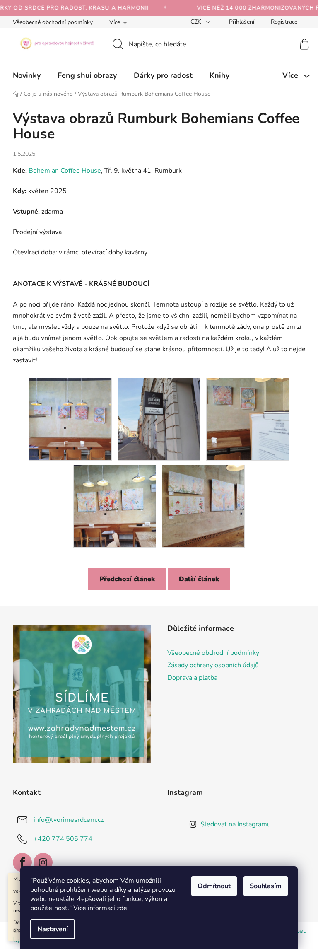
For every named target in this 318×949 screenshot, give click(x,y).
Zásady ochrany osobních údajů (213, 665)
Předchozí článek (127, 579)
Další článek (199, 579)
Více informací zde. (101, 908)
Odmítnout (214, 886)
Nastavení (52, 929)
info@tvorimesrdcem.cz (69, 819)
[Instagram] (43, 862)
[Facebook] (22, 862)
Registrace (284, 22)
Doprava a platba (192, 677)
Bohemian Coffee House (65, 170)
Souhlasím (266, 886)
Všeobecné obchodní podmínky (53, 22)
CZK (196, 22)
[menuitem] (27, 75)
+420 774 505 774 (63, 838)
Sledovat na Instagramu (235, 824)
